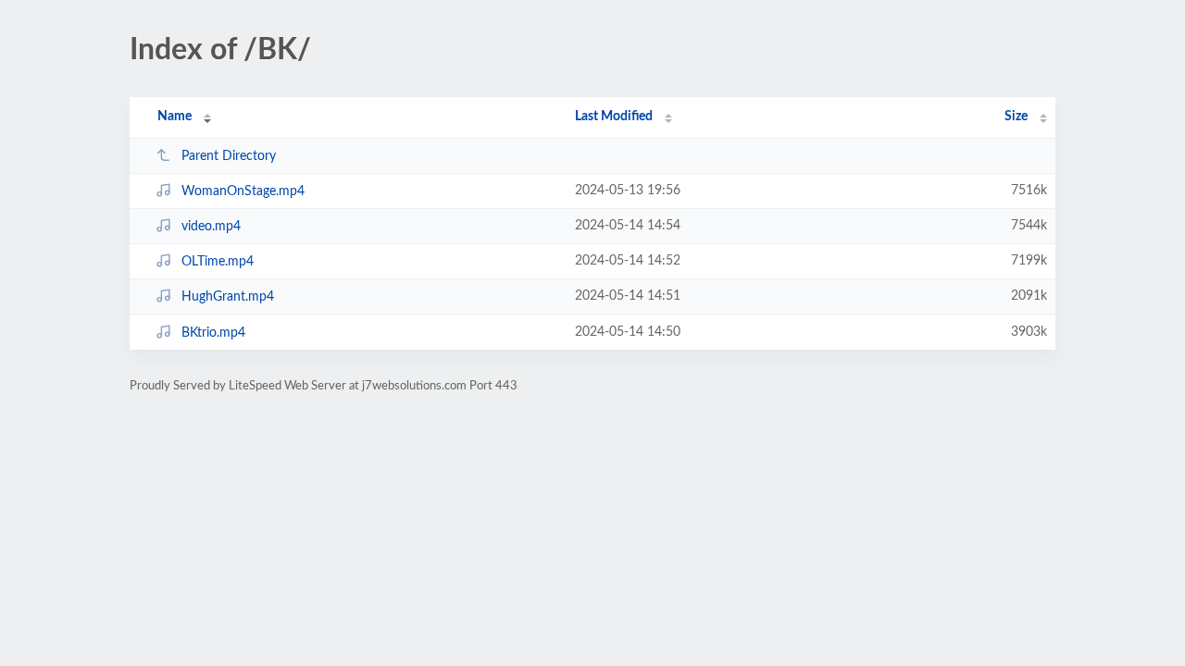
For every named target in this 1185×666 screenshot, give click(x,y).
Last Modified (614, 116)
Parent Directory (228, 156)
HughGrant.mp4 (227, 296)
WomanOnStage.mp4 (243, 191)
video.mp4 (211, 226)
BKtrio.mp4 (213, 333)
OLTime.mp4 (217, 261)
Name (174, 116)
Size (1016, 116)
